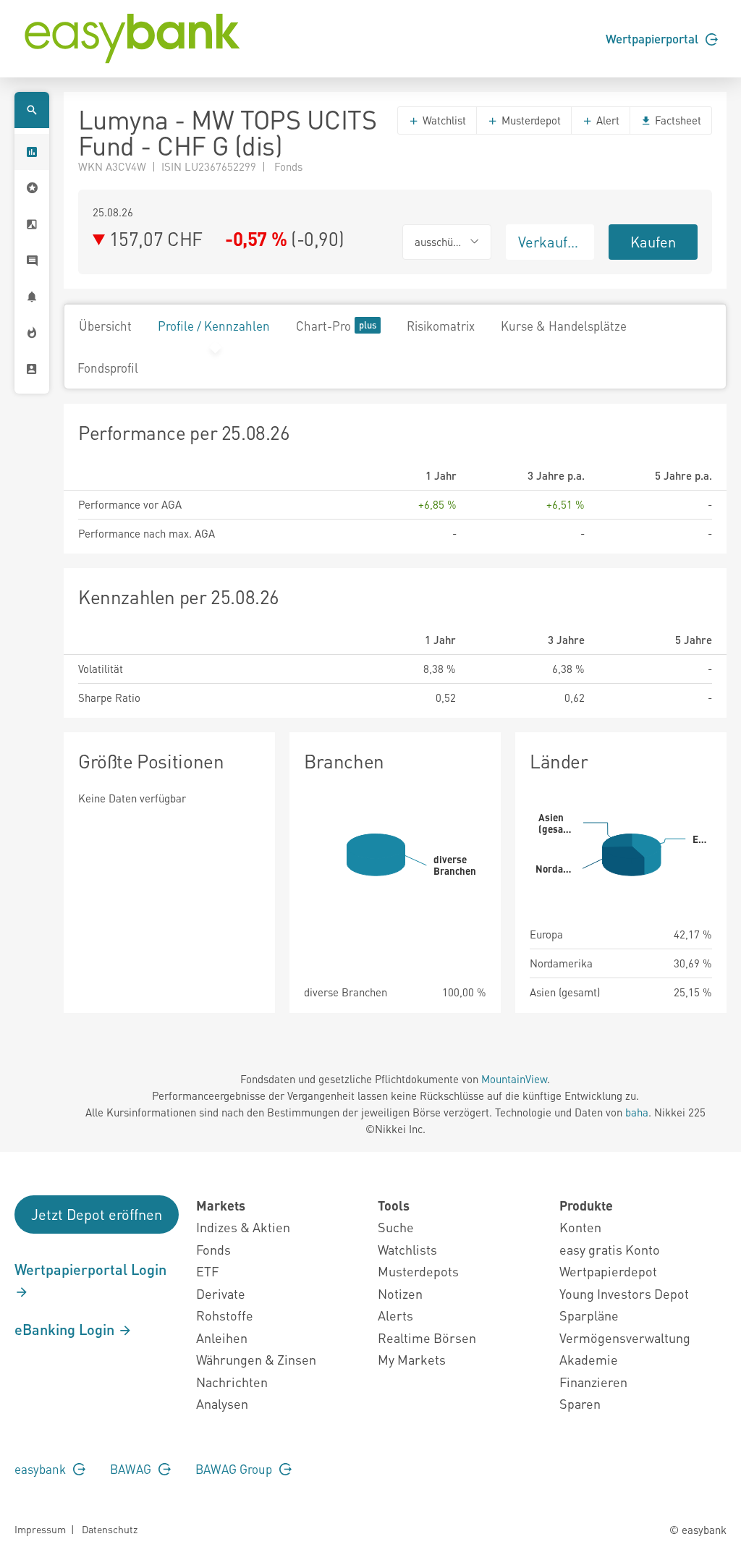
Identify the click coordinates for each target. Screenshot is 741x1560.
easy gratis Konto (609, 1249)
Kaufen (653, 241)
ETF (207, 1271)
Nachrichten (232, 1381)
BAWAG (132, 1469)
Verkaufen (550, 241)
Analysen (222, 1403)
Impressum (40, 1528)
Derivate (220, 1293)
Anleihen (221, 1337)
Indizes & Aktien (243, 1226)
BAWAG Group (235, 1469)
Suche (396, 1226)
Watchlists (407, 1249)
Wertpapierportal (653, 38)
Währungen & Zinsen (256, 1359)
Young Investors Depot (624, 1293)
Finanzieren (593, 1381)
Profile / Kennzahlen (214, 326)
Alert (606, 120)
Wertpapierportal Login (90, 1269)
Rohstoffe (224, 1315)
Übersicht (105, 326)
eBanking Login (66, 1329)
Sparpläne (589, 1315)
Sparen (580, 1403)
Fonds (213, 1249)
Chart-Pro (323, 326)
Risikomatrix (441, 326)
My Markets (412, 1359)
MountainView (514, 1079)
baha (636, 1112)
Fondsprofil (107, 368)
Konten (580, 1226)
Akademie (588, 1359)
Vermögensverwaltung (624, 1337)
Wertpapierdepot (608, 1271)
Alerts (395, 1315)
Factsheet (676, 120)
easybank (41, 1469)
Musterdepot (530, 120)
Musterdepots (418, 1271)
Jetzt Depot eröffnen (96, 1214)
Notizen (400, 1293)
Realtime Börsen (427, 1337)
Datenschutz (109, 1528)
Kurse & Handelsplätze (564, 326)
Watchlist (443, 120)
